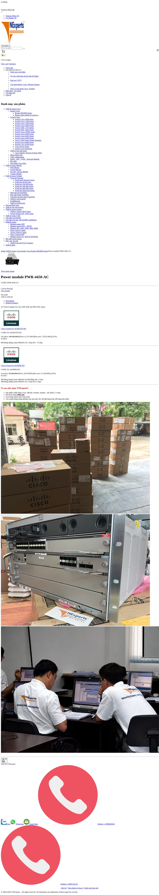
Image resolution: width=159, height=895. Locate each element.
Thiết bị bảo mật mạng (18, 151)
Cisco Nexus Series (22, 147)
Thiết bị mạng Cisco (13, 109)
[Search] (24, 48)
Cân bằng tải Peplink (13, 218)
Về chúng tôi (10, 93)
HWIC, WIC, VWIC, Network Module (24, 159)
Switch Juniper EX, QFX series (22, 214)
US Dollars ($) (11, 18)
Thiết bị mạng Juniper (14, 209)
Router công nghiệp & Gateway (26, 115)
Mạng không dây (16, 155)
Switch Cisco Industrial (23, 149)
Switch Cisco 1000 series (24, 119)
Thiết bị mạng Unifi (13, 216)
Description (10, 301)
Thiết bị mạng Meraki (14, 165)
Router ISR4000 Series (23, 113)
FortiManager (15, 201)
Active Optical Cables (18, 232)
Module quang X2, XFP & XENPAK (24, 237)
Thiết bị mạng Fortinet (14, 176)
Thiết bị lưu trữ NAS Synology (21, 243)
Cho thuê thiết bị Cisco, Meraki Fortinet (24, 85)
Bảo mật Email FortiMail (19, 195)
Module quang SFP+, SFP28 (21, 226)
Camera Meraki (16, 174)
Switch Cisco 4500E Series (25, 132)
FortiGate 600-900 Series (24, 188)
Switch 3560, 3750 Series (24, 128)
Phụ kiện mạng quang (14, 239)
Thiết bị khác (10, 245)
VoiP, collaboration (17, 157)
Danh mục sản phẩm (17, 72)
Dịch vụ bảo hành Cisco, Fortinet (22, 89)
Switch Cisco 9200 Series (24, 136)
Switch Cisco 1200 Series (24, 121)
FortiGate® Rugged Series (24, 180)
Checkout (12, 64)
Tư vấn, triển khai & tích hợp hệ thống (24, 76)
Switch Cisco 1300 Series (24, 124)
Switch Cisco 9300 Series (24, 138)
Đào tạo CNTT (16, 80)
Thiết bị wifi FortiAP (18, 199)
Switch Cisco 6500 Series (24, 134)
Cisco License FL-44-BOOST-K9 (13, 329)
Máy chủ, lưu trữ (12, 241)
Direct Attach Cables (17, 230)
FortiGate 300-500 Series (24, 186)
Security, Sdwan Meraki (19, 172)
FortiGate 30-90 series (23, 182)
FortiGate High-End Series (25, 191)
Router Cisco (15, 111)
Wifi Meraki (14, 168)
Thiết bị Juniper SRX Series (20, 212)
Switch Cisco (15, 117)
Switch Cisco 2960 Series (24, 126)
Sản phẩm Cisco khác (18, 163)
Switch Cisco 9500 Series (24, 145)
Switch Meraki (15, 170)
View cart (4, 64)
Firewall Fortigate (16, 178)
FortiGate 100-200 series (24, 184)
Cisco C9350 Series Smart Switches (28, 140)
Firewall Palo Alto (12, 205)
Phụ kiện (13, 161)
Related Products (12, 303)
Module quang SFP (17, 224)
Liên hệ (8, 95)
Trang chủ (9, 68)
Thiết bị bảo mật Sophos (15, 207)
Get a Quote (5, 291)
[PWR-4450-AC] (11, 267)
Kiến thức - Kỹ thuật (13, 91)
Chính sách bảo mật (91, 888)
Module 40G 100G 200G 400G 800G (24, 228)
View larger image (7, 271)
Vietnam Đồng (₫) (12, 16)
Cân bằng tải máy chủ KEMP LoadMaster (21, 220)
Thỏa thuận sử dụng (75, 888)
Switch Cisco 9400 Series (24, 142)
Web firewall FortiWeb (18, 193)
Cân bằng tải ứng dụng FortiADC (22, 197)
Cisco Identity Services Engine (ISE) (28, 153)
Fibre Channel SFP (17, 235)
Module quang (11, 222)
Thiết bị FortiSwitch (17, 203)
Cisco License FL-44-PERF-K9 (12, 366)
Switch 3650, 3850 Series (24, 130)
